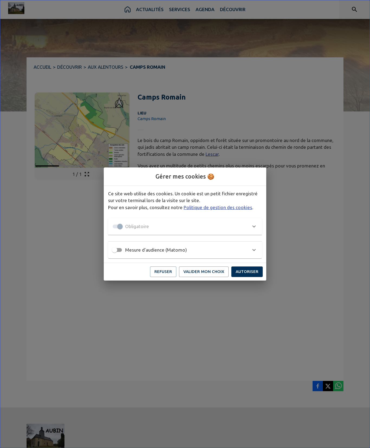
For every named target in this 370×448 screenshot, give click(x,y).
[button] (185, 226)
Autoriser (247, 271)
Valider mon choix (203, 271)
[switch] (114, 250)
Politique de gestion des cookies (218, 207)
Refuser (163, 271)
